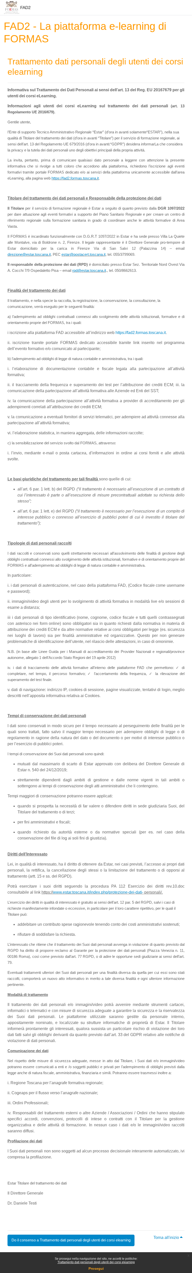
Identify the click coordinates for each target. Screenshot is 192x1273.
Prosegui (96, 1268)
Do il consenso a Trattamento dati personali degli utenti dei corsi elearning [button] (71, 1240)
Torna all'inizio (167, 1237)
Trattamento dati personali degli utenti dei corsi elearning (96, 1262)
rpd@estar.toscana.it (89, 270)
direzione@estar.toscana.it (29, 254)
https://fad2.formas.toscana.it (75, 178)
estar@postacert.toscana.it (84, 254)
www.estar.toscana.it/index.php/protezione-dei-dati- (98, 892)
